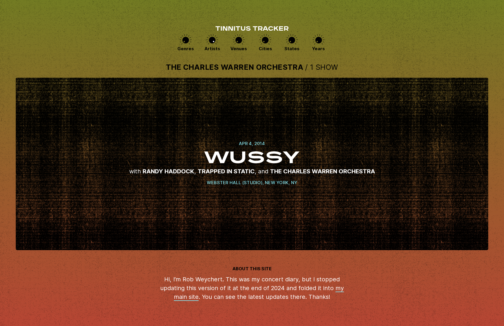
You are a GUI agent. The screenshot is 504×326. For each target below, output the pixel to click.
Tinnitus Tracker (252, 29)
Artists (212, 48)
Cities (265, 48)
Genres (185, 48)
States (292, 48)
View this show (252, 164)
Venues (238, 48)
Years (318, 48)
